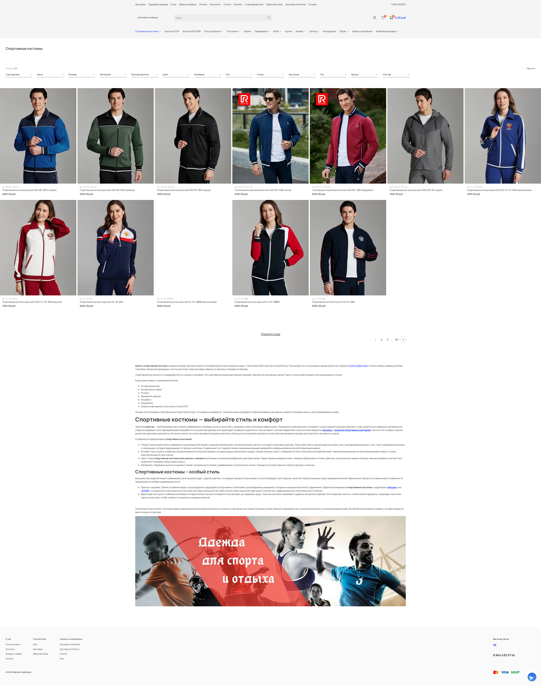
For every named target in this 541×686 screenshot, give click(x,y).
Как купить (215, 4)
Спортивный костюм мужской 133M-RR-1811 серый (416, 190)
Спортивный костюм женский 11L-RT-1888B (257, 301)
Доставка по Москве (70, 644)
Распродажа (329, 31)
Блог (35, 644)
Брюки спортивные (362, 31)
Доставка (140, 4)
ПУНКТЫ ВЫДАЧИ (358, 365)
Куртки (288, 31)
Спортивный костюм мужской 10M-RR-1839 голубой (29, 190)
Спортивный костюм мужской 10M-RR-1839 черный (184, 190)
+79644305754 (398, 4)
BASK (276, 31)
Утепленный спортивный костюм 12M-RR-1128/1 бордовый (342, 190)
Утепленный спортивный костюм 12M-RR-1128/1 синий (263, 190)
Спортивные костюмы (146, 31)
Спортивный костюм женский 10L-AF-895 (101, 301)
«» (392, 487)
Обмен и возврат (188, 4)
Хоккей (299, 31)
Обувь (343, 31)
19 (396, 339)
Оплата (203, 4)
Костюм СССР (172, 31)
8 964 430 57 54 (504, 655)
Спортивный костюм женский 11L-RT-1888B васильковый (187, 301)
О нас (173, 4)
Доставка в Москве (295, 4)
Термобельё (260, 31)
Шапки (247, 31)
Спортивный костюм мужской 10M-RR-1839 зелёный (107, 190)
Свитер (313, 31)
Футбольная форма (386, 31)
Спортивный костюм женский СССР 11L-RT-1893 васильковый (499, 190)
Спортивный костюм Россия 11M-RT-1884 (333, 301)
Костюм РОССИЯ (192, 31)
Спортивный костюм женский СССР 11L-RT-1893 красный (32, 301)
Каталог (238, 4)
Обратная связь (274, 4)
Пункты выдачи (13, 644)
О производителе (254, 4)
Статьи (227, 4)
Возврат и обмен (14, 653)
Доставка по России (69, 649)
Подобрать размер (158, 4)
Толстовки (232, 31)
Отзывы (312, 4)
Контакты (10, 649)
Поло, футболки (212, 31)
